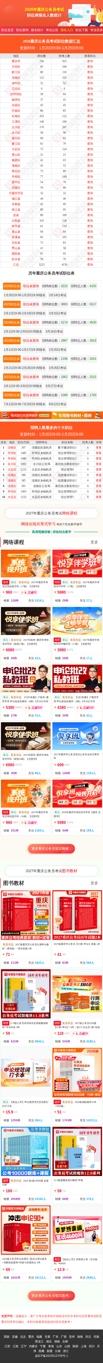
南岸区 (16, 99)
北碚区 (16, 105)
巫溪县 (16, 237)
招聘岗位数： (55, 286)
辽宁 (24, 1346)
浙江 (66, 1351)
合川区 (16, 127)
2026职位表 (12, 286)
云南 (58, 1351)
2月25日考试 (57, 349)
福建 (39, 1336)
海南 (80, 1336)
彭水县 (16, 259)
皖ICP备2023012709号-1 (51, 1356)
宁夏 (43, 1346)
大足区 (16, 149)
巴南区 (16, 110)
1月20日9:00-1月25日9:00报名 (25, 295)
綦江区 (16, 143)
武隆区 (16, 187)
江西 (15, 1346)
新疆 (49, 1351)
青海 (51, 1346)
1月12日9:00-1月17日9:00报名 (25, 349)
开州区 (16, 176)
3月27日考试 (54, 386)
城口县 (16, 198)
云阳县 (16, 220)
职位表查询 (31, 286)
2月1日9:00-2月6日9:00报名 (23, 331)
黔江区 (16, 72)
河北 (88, 1336)
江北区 (16, 88)
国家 (7, 1336)
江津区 (16, 121)
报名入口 (67, 30)
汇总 (16, 264)
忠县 (16, 215)
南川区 (16, 138)
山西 (67, 1346)
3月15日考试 (57, 313)
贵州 (72, 1336)
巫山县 (16, 231)
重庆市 (16, 61)
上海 (83, 1346)
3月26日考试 (57, 368)
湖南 (57, 1341)
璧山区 (16, 154)
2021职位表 (12, 377)
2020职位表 (12, 395)
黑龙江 (39, 1341)
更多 (94, 542)
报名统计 (37, 30)
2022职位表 (12, 359)
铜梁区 (16, 160)
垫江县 (16, 209)
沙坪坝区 (16, 94)
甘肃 (47, 1336)
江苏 (7, 1346)
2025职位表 (12, 304)
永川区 (16, 132)
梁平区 (16, 182)
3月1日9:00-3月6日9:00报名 (23, 386)
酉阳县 (16, 253)
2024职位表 (12, 322)
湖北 (49, 1341)
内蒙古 (33, 1346)
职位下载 (81, 30)
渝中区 (16, 83)
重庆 (31, 1336)
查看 (99, 447)
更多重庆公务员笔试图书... (51, 1295)
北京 (23, 1336)
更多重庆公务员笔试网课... (51, 848)
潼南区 (16, 165)
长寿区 (16, 116)
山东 (59, 1346)
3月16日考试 (54, 331)
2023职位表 (12, 340)
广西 (64, 1336)
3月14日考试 (57, 295)
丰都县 (16, 204)
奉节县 (16, 226)
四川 (92, 1346)
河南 (96, 1336)
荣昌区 (16, 171)
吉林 (65, 1341)
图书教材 (13, 883)
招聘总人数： (83, 286)
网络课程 (13, 542)
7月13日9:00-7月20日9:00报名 (25, 404)
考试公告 (52, 30)
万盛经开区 (16, 193)
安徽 (15, 1336)
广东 (55, 1336)
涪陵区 (16, 77)
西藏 (41, 1351)
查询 (90, 61)
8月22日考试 (57, 404)
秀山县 (16, 248)
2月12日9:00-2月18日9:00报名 (25, 313)
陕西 (75, 1346)
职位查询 (22, 30)
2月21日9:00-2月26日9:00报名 (25, 368)
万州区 (16, 66)
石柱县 (16, 242)
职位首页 (7, 30)
